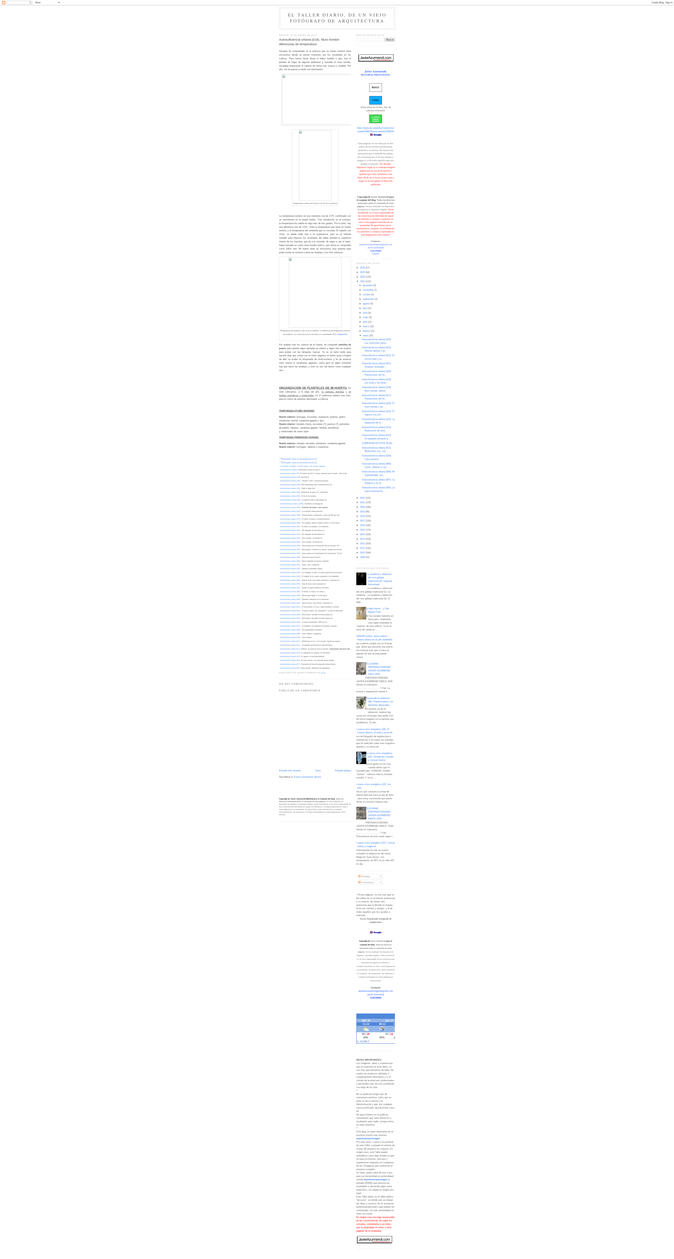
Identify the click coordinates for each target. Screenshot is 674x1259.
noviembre (368, 290)
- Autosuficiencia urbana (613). (290, 649)
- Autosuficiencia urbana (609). (290, 634)
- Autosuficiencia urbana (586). (290, 546)
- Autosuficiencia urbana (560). (290, 515)
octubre (367, 294)
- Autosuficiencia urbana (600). (290, 599)
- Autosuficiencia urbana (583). (290, 534)
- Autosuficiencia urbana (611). (290, 641)
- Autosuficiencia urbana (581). (290, 526)
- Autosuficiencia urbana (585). (290, 542)
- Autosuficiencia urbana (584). (290, 538)
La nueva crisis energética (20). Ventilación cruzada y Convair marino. (379, 756)
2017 (363, 520)
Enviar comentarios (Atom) (307, 777)
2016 (363, 525)
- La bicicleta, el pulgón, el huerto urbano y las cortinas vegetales (302, 466)
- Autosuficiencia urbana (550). (290, 511)
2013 (363, 539)
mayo (366, 317)
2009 (363, 557)
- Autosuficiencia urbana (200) (289, 485)
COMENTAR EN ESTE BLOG (377, 443)
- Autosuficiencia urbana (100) (289, 477)
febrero (367, 331)
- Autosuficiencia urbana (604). (290, 614)
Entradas (365, 876)
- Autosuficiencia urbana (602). (290, 607)
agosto (366, 303)
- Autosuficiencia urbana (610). (290, 637)
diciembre (368, 285)
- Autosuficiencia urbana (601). (290, 603)
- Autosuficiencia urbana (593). (290, 572)
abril (365, 322)
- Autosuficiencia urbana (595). (290, 580)
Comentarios (367, 882)
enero (366, 335)
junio (365, 312)
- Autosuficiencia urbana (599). (290, 595)
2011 (363, 548)
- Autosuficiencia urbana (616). (290, 660)
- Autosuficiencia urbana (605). (290, 618)
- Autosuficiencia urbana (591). (290, 565)
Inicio (318, 770)
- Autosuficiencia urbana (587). (290, 549)
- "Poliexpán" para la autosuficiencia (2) (298, 462)
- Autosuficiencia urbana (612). (290, 645)
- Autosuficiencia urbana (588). (290, 553)
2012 (363, 543)
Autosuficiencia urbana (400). (290, 500)
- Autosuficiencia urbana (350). (290, 496)
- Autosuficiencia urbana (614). (290, 653)
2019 (363, 511)
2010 (363, 552)
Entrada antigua (343, 770)
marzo (366, 326)
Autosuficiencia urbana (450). (292, 504)
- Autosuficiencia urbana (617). (290, 664)
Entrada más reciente (290, 770)
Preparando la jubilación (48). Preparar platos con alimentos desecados (379, 701)
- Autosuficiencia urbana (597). (290, 588)
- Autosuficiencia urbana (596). (290, 584)
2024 (363, 276)
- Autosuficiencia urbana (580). (290, 523)
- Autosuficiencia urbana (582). (290, 530)
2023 (363, 281)
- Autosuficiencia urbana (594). (290, 576)
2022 (363, 498)
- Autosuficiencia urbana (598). (290, 592)
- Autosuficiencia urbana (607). (290, 626)
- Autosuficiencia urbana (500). (290, 507)
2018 (363, 516)
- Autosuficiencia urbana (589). (290, 557)
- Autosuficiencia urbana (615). (290, 656)
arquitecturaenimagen (368, 1138)
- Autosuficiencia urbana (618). (290, 668)
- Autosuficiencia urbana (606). (290, 622)
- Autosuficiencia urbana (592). (290, 569)
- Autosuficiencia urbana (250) (289, 488)
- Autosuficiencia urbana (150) (289, 481)
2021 (363, 502)
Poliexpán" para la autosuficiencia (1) (299, 458)
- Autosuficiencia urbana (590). (290, 561)
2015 (363, 529)
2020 (363, 507)
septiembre (369, 299)
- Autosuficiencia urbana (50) (289, 473)
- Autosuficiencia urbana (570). (290, 519)
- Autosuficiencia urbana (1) (288, 470)
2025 (363, 272)
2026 (363, 267)
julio (365, 308)
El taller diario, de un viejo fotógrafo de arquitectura (337, 18)
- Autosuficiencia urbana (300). (290, 492)
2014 (363, 534)
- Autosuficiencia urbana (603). (290, 611)
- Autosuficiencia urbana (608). (290, 630)
